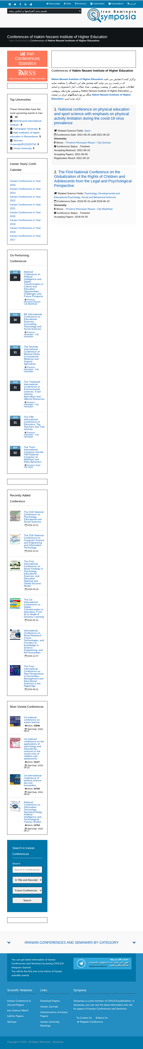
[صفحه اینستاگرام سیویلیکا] (9, 4)
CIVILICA (112, 1000)
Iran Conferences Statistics (27, 58)
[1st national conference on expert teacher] (15, 721)
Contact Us (86, 1017)
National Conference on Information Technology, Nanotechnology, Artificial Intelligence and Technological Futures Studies (33, 812)
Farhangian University (25, 128)
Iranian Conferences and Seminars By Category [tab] (72, 942)
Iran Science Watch (17, 1010)
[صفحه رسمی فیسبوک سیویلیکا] (20, 4)
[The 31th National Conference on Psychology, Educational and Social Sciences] (15, 515)
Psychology (91, 193)
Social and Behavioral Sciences (98, 197)
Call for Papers (15, 1016)
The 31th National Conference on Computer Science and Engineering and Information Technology (34, 541)
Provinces (81, 3)
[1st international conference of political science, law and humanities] (15, 779)
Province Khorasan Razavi (80, 142)
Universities (98, 3)
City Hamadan (31, 335)
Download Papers (50, 1000)
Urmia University (22, 148)
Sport (88, 130)
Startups (11, 1021)
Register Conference (91, 1021)
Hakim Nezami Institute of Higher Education (77, 79)
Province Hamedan (29, 333)
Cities (68, 3)
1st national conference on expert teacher (32, 720)
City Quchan (104, 142)
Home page (54, 3)
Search (16, 863)
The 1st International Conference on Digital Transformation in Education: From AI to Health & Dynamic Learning (34, 608)
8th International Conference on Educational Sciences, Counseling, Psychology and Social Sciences (33, 321)
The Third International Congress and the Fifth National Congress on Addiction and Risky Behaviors (34, 454)
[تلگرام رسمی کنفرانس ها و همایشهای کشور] (30, 4)
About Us (102, 1017)
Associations (117, 3)
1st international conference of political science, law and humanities (33, 780)
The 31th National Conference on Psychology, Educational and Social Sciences (34, 517)
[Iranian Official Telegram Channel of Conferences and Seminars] (102, 963)
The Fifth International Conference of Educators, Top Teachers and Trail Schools (34, 423)
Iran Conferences (19, 41)
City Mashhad (104, 208)
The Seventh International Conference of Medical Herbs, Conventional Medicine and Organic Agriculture (32, 355)
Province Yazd (33, 465)
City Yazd (28, 467)
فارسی (133, 3)
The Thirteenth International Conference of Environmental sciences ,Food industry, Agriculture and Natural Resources (34, 390)
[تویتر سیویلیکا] (15, 4)
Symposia (57, 1041)
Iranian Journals (49, 1006)
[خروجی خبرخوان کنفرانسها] (25, 4)
